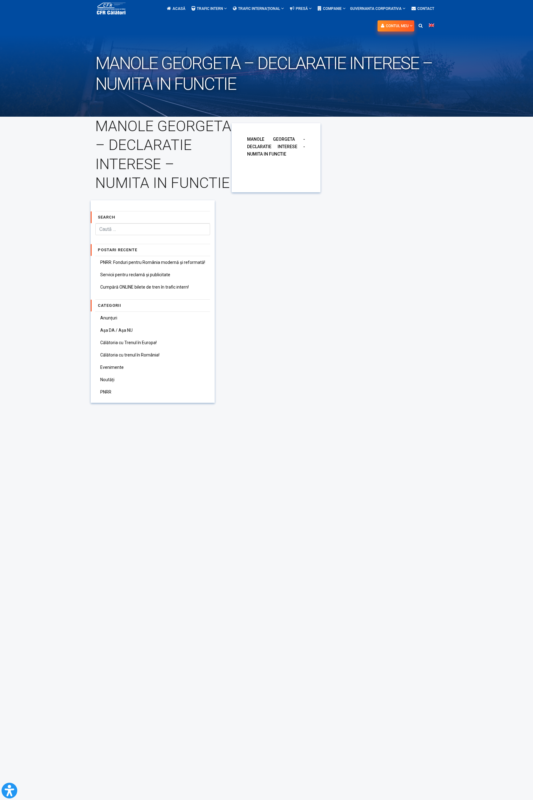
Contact (425, 8)
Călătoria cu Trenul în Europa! (128, 342)
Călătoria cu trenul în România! (129, 354)
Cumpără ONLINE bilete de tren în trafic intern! (144, 287)
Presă (302, 8)
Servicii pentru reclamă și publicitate (135, 274)
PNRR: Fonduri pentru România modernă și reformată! (152, 262)
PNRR (105, 392)
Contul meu (398, 26)
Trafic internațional (259, 8)
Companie (333, 8)
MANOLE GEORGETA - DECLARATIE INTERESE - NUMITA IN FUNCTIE (276, 146)
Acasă (178, 8)
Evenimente (112, 367)
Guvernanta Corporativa (376, 8)
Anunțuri (108, 317)
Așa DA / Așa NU (116, 330)
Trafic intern (210, 8)
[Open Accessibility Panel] (9, 790)
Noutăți (107, 379)
